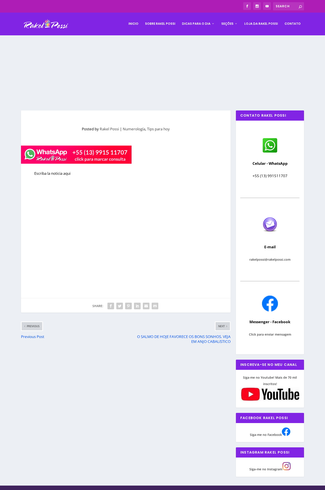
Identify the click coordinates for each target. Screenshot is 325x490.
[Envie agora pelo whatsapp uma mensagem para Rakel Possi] (270, 152)
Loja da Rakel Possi (261, 24)
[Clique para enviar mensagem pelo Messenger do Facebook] (270, 310)
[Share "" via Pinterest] (128, 306)
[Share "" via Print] (155, 306)
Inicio (133, 24)
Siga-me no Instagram (265, 469)
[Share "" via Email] (146, 306)
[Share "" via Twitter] (119, 306)
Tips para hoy (158, 128)
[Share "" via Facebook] (110, 306)
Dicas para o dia (196, 24)
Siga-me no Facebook (266, 435)
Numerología (134, 128)
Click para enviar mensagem (270, 334)
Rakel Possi (109, 128)
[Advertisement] (162, 68)
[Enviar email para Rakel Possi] (270, 235)
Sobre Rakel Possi (160, 24)
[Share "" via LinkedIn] (137, 306)
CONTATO (293, 24)
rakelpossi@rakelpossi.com (270, 259)
